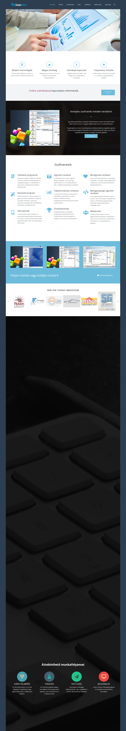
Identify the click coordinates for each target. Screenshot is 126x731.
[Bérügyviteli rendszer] (86, 180)
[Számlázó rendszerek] (99, 257)
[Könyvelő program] (14, 199)
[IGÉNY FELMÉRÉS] (22, 677)
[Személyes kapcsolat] (76, 64)
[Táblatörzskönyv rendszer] (50, 197)
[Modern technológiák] (22, 64)
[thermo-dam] (19, 301)
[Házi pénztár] (14, 217)
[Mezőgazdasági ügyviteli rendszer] (86, 198)
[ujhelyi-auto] (36, 301)
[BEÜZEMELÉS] (104, 677)
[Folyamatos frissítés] (104, 64)
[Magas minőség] (49, 64)
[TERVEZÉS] (49, 677)
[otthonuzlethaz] (54, 301)
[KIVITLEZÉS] (76, 677)
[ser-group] (71, 301)
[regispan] (89, 301)
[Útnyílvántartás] (50, 214)
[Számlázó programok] (14, 181)
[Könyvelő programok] (26, 257)
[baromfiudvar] (106, 301)
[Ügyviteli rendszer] (50, 180)
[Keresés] (114, 4)
